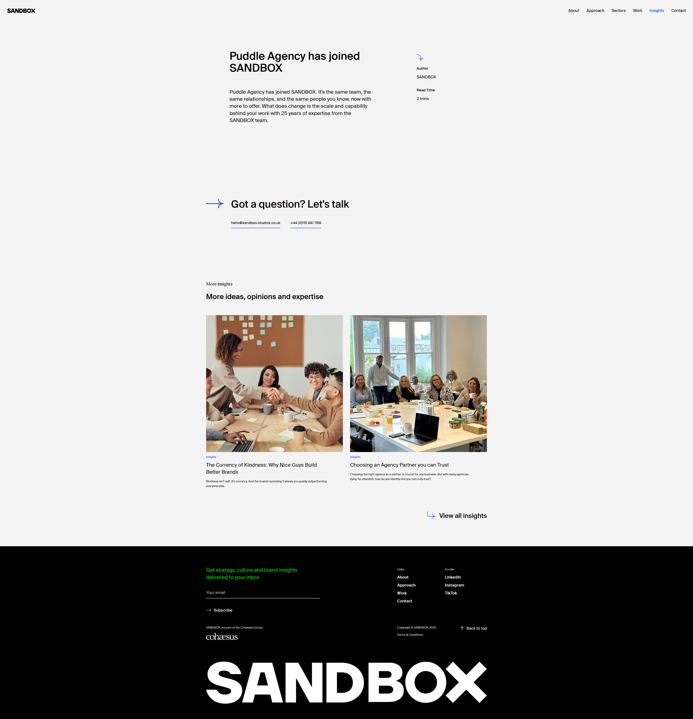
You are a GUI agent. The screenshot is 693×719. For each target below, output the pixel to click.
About (573, 10)
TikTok (451, 593)
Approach (595, 10)
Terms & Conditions (410, 635)
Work (637, 10)
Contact (678, 10)
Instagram (454, 585)
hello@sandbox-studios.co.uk (255, 222)
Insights (657, 10)
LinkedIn (453, 577)
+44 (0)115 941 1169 (305, 222)
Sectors (619, 10)
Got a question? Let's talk (290, 204)
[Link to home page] (31, 10)
